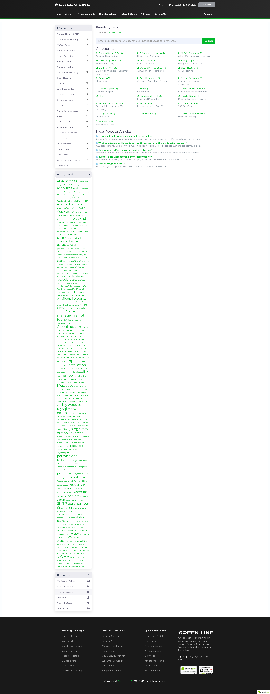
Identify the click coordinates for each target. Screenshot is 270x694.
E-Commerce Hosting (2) (152, 53)
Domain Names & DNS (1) (111, 53)
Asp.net (69, 211)
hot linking (69, 330)
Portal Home (101, 32)
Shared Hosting (70, 636)
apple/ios (65, 208)
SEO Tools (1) (145, 103)
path (81, 449)
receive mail (68, 481)
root (58, 488)
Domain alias (62, 295)
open (63, 425)
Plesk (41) (103, 96)
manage (71, 379)
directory (83, 280)
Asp (60, 211)
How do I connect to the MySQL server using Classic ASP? (71, 342)
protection (66, 473)
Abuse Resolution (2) (149, 60)
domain (78, 292)
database (77, 276)
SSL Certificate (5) (189, 103)
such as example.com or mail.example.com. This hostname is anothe (71, 514)
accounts (64, 188)
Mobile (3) (144, 88)
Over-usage (76, 437)
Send (63, 496)
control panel (69, 258)
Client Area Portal (154, 636)
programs (83, 467)
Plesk (84, 461)
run (62, 489)
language (75, 368)
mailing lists (81, 376)
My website (71, 405)
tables (61, 520)
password (76, 445)
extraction (61, 312)
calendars (65, 222)
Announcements (86, 14)
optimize (69, 425)
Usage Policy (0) (106, 114)
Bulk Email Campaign (112, 660)
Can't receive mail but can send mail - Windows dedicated (73, 228)
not (75, 422)
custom (68, 270)
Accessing (75, 185)
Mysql (62, 409)
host (63, 330)
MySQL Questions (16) (191, 53)
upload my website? (78, 527)
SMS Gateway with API (113, 655)
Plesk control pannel (65, 464)
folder (76, 320)
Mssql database (63, 392)
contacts (60, 258)
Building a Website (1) (109, 68)
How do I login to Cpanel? (111, 164)
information (62, 365)
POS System (108, 665)
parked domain (63, 446)
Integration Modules (111, 670)
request (65, 485)
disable (59, 283)
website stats (74, 541)
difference (76, 280)
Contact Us (160, 14)
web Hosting (62, 537)
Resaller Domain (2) (190, 96)
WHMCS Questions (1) (109, 60)
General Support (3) (108, 88)
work (76, 566)
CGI (78, 237)
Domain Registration (112, 636)
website (62, 540)
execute (82, 308)
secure (81, 492)
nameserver (62, 419)
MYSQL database (68, 411)
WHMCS (73, 557)
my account (71, 401)
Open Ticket (63, 608)
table (80, 517)
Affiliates (145, 14)
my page (80, 401)
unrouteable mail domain (67, 524)
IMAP (64, 361)
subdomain (82, 508)
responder (77, 484)
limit (82, 368)
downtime (80, 295)
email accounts (75, 298)
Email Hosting (69, 660)
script (68, 488)
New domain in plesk (65, 422)
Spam (62, 508)
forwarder (61, 323)
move (72, 389)
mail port (68, 375)
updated (60, 527)
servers (73, 496)
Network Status (129, 14)
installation (76, 365)
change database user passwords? (67, 245)
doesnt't (69, 292)
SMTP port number (73, 503)
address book (84, 189)
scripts (73, 492)
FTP (67, 323)
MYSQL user (72, 416)
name (79, 416)
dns (64, 283)
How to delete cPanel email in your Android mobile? (125, 150)
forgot (81, 320)
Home (58, 14)
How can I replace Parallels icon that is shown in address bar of (72, 333)
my (64, 401)
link (85, 371)
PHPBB (63, 460)
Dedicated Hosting (72, 670)
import (72, 361)
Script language (63, 492)
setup (61, 499)
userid (59, 534)
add (75, 188)
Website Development (113, 646)
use (62, 530)
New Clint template (79, 419)
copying (83, 258)
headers (85, 327)
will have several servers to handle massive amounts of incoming (71, 560)
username (66, 534)
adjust (59, 192)
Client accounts (68, 251)
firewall (71, 320)
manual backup (79, 382)
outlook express (70, 433)
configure (82, 255)
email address (62, 302)
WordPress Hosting (72, 646)
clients (77, 251)
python (78, 474)
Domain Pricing (109, 641)
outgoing (70, 429)
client (59, 251)
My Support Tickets (66, 581)
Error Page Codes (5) (149, 78)
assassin (66, 215)
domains (71, 295)
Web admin (84, 534)
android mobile (70, 204)
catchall (72, 238)
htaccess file (79, 357)
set (81, 496)
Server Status (151, 665)
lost (58, 376)
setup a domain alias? (74, 500)
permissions (67, 456)
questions (77, 477)
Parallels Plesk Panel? (78, 443)
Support (206, 5)
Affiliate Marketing (154, 660)
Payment (61, 453)
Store (68, 14)
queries (65, 478)
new (69, 419)
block (59, 222)
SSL (70, 507)
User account (69, 530)
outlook (84, 429)
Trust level (84, 521)
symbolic (73, 518)
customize (76, 270)
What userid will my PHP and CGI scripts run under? (125, 136)
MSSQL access (81, 389)
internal (60, 368)
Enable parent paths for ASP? (75, 305)
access (71, 181)
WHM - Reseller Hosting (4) (194, 114)
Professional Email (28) (150, 96)
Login (161, 5)
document (61, 292)
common (74, 255)
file (68, 311)
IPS (65, 368)
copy (78, 258)
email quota (73, 302)
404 (60, 181)
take (67, 521)
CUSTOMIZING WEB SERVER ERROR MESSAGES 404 (125, 157)
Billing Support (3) (189, 60)
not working (83, 422)
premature (83, 464)
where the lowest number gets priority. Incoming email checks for (72, 547)
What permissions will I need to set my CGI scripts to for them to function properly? (142, 143)
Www (81, 566)
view (75, 533)
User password (81, 530)
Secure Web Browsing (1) (110, 103)
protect (60, 470)
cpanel (61, 260)
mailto (59, 379)
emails (81, 302)
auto (72, 215)
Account (209, 14)
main (65, 379)
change (62, 241)
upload (67, 527)
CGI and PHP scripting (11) (152, 68)
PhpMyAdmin (76, 461)
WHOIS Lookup (153, 670)
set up (85, 496)
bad (70, 219)
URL (58, 530)
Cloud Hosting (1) (189, 68)
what (83, 540)
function (72, 323)
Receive (60, 481)
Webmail (74, 537)
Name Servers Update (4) (193, 88)
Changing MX (79, 249)
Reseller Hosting (70, 655)
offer (59, 425)
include (82, 361)
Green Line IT (125, 681)
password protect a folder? (67, 449)
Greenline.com (69, 327)
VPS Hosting (68, 665)
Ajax (75, 198)
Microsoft (76, 386)
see (58, 496)
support (66, 518)
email (61, 298)
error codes (67, 308)
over (69, 437)
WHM (65, 556)
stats (75, 508)
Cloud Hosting (69, 651)
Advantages (67, 192)
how (77, 330)
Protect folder (68, 470)
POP (76, 464)
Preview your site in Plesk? (67, 467)
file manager (66, 313)
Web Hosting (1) (147, 114)
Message (64, 385)
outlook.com (62, 437)
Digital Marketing (110, 651)
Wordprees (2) (105, 121)
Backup (77, 215)
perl (68, 452)
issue (69, 368)
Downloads (62, 597)
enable (59, 305)
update (81, 524)
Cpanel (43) (104, 78)
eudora (75, 308)
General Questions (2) (191, 78)
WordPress (69, 566)
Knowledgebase (107, 14)
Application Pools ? (77, 208)
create (78, 260)
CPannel (70, 261)
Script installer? (79, 488)
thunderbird (75, 521)
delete (66, 279)
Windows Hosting (71, 641)
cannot (63, 238)
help (58, 330)
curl (63, 270)
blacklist (79, 218)
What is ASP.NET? (64, 544)
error (60, 307)
